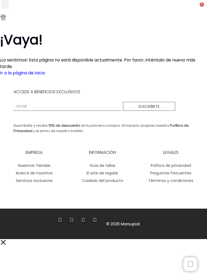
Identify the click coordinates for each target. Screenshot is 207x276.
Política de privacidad (171, 165)
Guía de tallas (102, 165)
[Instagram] (71, 220)
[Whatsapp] (83, 220)
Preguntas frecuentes (170, 173)
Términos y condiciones (170, 180)
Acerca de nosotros (34, 173)
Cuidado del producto (102, 180)
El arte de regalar (102, 173)
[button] (5, 4)
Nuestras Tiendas (34, 165)
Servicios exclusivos (34, 180)
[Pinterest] (95, 220)
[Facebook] (60, 220)
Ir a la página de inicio (22, 73)
